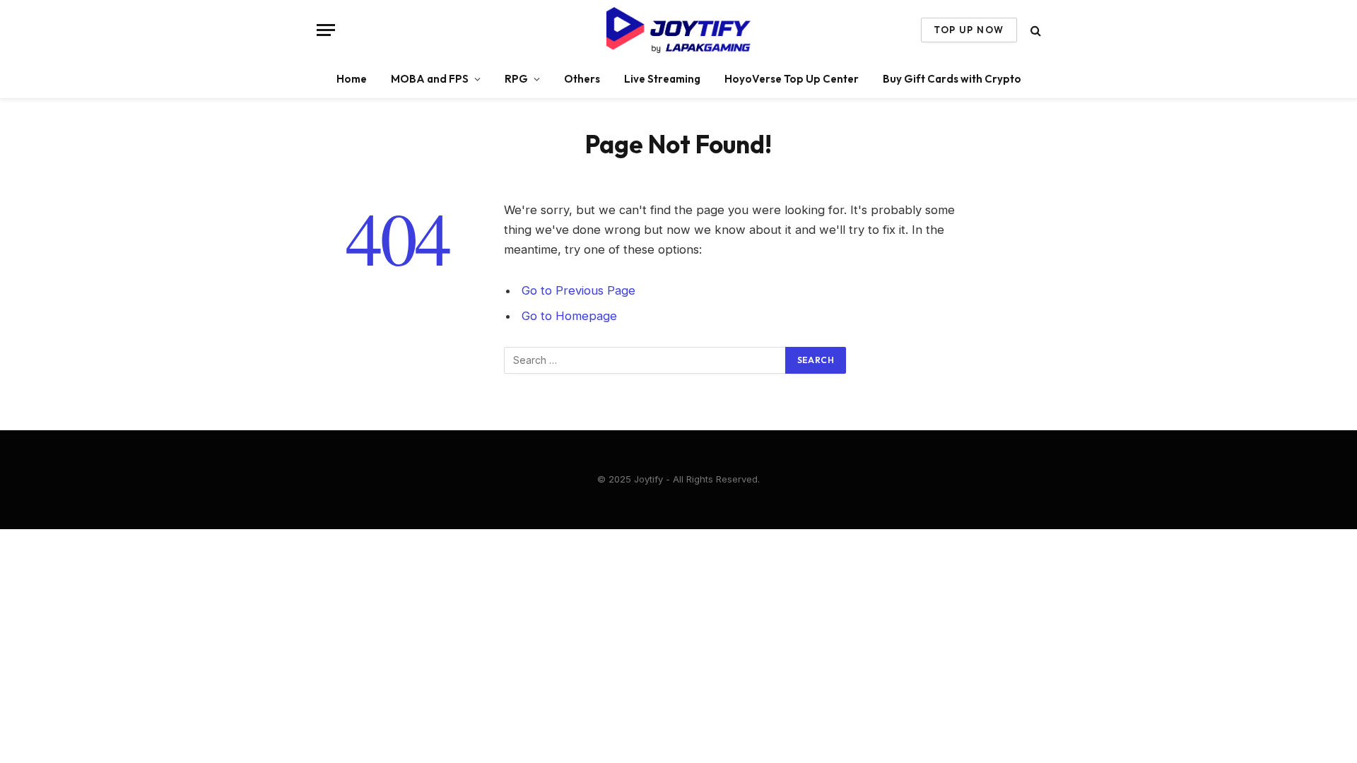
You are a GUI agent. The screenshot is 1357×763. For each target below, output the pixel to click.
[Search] (1034, 30)
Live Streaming (662, 78)
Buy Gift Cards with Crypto (952, 78)
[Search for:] (645, 360)
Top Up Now (969, 29)
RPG (516, 78)
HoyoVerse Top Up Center (791, 78)
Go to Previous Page (578, 290)
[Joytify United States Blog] (678, 30)
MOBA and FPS (430, 78)
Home (351, 78)
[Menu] (326, 30)
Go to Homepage (569, 316)
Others (582, 78)
